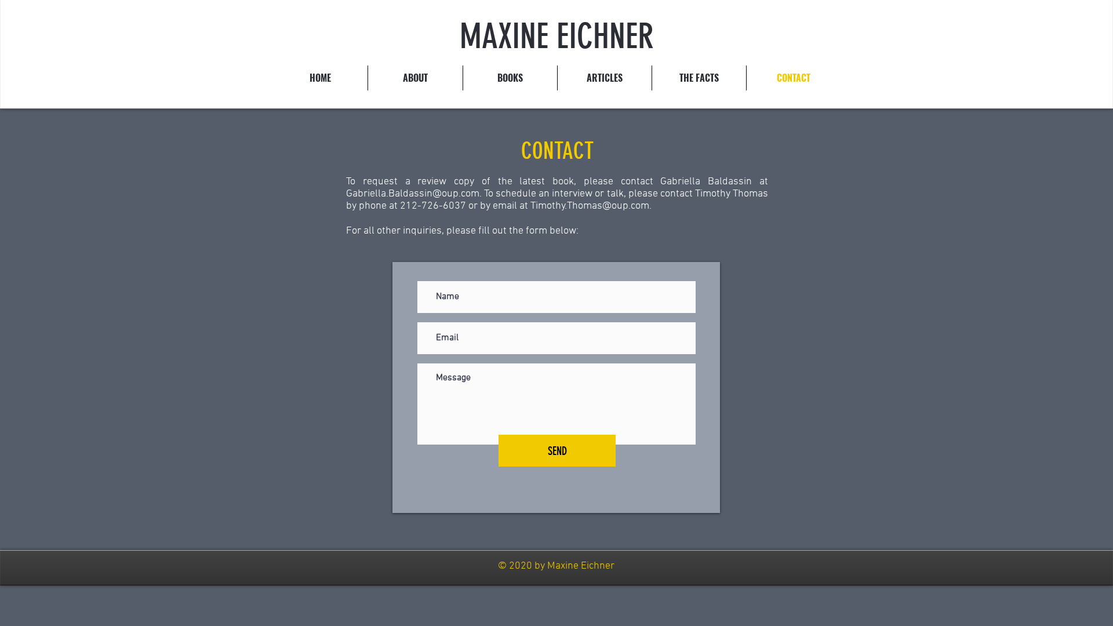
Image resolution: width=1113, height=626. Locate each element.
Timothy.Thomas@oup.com (589, 206)
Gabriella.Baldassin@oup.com (412, 194)
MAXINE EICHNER (557, 36)
